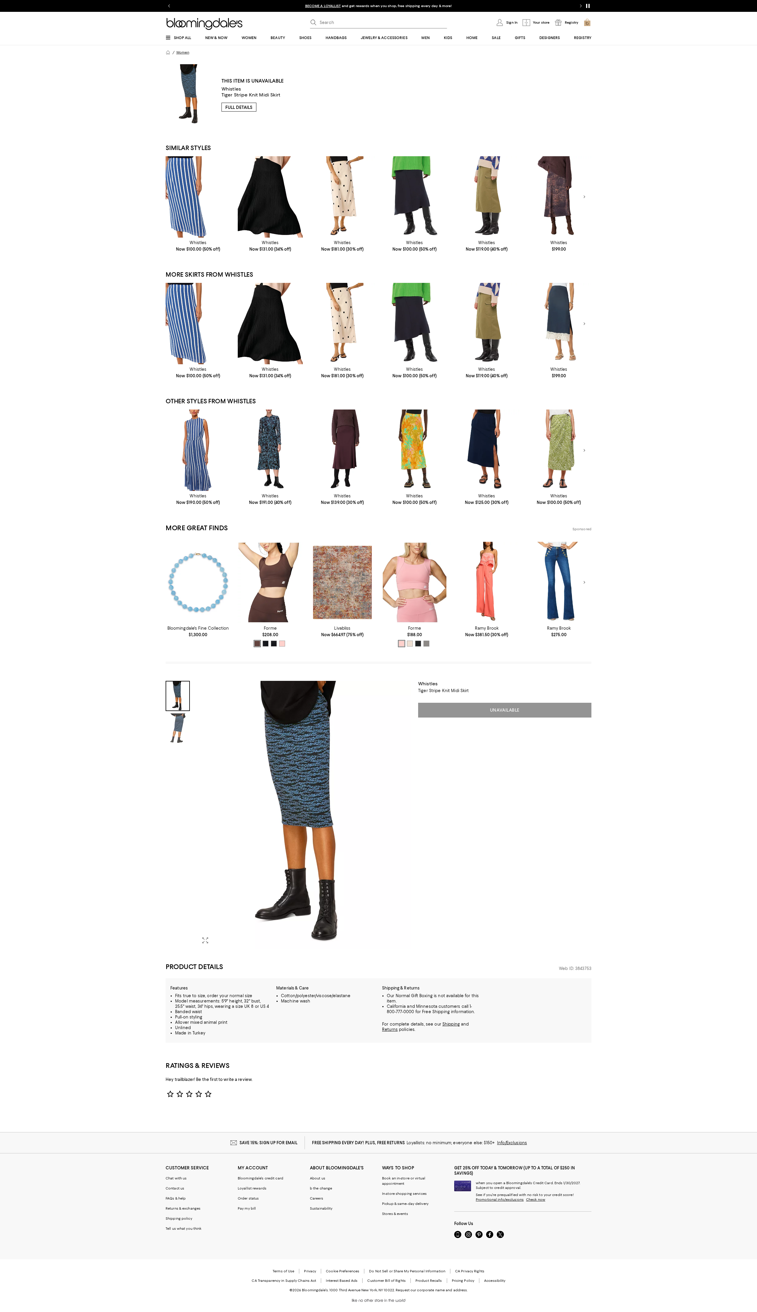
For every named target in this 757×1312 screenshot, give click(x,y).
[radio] (257, 643)
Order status (248, 1198)
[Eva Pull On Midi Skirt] (486, 450)
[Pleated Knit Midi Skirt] (270, 197)
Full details (239, 107)
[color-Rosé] (402, 644)
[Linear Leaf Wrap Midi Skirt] (558, 450)
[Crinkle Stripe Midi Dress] (198, 450)
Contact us (175, 1188)
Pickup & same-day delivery (405, 1204)
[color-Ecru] (410, 644)
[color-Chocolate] (257, 644)
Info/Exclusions (512, 1142)
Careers (316, 1198)
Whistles (231, 89)
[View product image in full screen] (205, 940)
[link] (198, 246)
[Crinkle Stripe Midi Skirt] (198, 197)
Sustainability (321, 1208)
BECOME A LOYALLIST (323, 6)
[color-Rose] (282, 644)
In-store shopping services (404, 1194)
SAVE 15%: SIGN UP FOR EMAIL (269, 1142)
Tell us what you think (183, 1228)
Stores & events (395, 1214)
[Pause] (587, 5)
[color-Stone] (426, 644)
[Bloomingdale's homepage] (168, 52)
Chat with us (176, 1178)
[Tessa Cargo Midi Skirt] (486, 197)
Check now (535, 1199)
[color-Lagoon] (265, 644)
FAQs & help (176, 1198)
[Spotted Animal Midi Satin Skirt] (558, 197)
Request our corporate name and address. (432, 1290)
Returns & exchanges (183, 1208)
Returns (390, 1029)
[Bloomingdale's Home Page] (204, 24)
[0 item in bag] (587, 22)
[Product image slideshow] (304, 815)
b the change (321, 1188)
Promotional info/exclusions (500, 1199)
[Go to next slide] (580, 5)
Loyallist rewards (252, 1188)
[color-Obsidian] (274, 644)
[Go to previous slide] (169, 5)
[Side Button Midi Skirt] (414, 450)
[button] (288, 815)
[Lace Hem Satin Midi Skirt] (558, 323)
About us (317, 1178)
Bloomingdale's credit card (260, 1178)
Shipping (451, 1024)
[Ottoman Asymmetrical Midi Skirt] (414, 197)
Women (182, 52)
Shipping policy (179, 1218)
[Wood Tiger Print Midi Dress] (270, 450)
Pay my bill (247, 1208)
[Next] (584, 197)
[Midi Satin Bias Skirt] (342, 450)
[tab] (178, 696)
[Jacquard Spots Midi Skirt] (342, 197)
